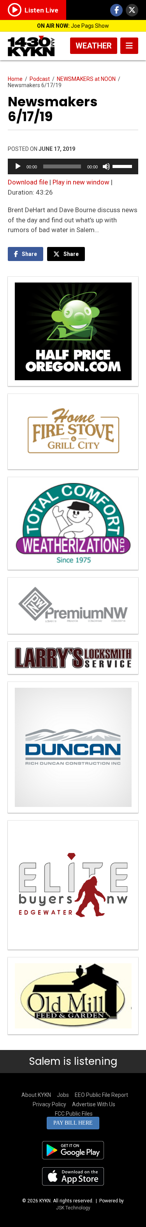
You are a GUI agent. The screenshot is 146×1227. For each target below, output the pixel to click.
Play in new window (81, 182)
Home (15, 79)
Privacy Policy (49, 1104)
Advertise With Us (93, 1104)
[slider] (123, 166)
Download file (28, 182)
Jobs (63, 1095)
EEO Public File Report (101, 1095)
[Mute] (106, 166)
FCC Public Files (74, 1114)
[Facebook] (116, 10)
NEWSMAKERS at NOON (86, 79)
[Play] (18, 166)
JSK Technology (73, 1208)
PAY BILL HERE (73, 1123)
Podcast (40, 79)
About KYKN (36, 1095)
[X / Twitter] (132, 10)
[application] (73, 166)
